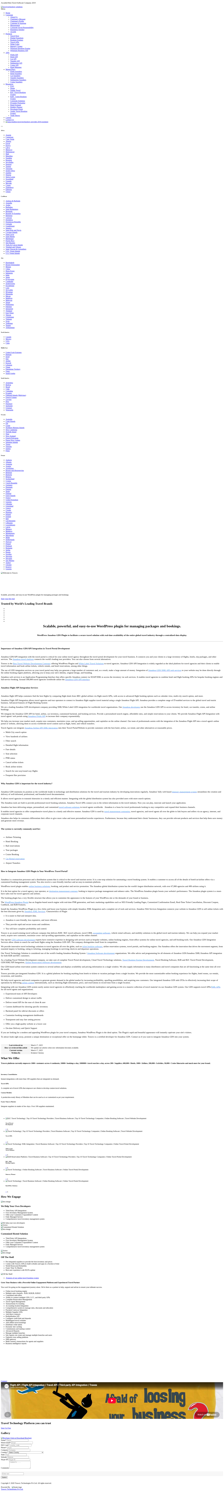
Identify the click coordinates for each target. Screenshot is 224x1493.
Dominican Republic (13, 222)
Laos (7, 288)
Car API (13, 59)
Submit (4, 1477)
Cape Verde (10, 139)
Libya (8, 148)
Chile (8, 389)
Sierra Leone (10, 177)
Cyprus (8, 481)
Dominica (9, 220)
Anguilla (9, 203)
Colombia (9, 391)
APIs (7, 53)
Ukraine (9, 565)
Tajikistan (9, 323)
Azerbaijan (10, 468)
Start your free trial (8, 599)
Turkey (8, 563)
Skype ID (4, 1460)
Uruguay (9, 408)
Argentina (9, 383)
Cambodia (9, 281)
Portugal (9, 546)
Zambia (8, 173)
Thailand (9, 311)
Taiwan (8, 315)
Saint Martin (10, 237)
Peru (7, 402)
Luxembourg (10, 525)
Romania (9, 548)
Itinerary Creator (16, 46)
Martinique (10, 239)
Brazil (8, 387)
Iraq (7, 359)
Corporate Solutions (17, 101)
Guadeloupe (10, 226)
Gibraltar (9, 504)
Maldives (9, 298)
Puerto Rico (10, 241)
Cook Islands (10, 421)
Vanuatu (9, 447)
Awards (13, 32)
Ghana (8, 192)
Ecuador (9, 393)
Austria (8, 466)
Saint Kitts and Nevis (13, 230)
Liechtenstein (10, 521)
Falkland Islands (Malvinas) (16, 395)
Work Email (6, 1443)
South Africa (10, 171)
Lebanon (9, 365)
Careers (8, 118)
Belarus (8, 477)
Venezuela (9, 410)
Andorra (9, 460)
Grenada (9, 224)
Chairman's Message (17, 19)
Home (8, 13)
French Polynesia (12, 438)
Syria (7, 321)
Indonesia (9, 273)
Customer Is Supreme (18, 23)
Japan (8, 277)
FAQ (12, 86)
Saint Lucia (10, 234)
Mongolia (9, 294)
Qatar (8, 371)
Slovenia (9, 556)
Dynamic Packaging (17, 103)
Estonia (8, 489)
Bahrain (8, 355)
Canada (8, 337)
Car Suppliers (15, 76)
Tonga (8, 444)
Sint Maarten (10, 243)
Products (9, 34)
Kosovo (8, 567)
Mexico (8, 339)
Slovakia (9, 558)
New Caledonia (11, 430)
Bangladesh (10, 263)
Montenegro (10, 533)
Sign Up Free (6, 1428)
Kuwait (8, 363)
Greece (8, 508)
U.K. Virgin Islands (13, 251)
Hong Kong (10, 271)
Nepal (8, 302)
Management (15, 25)
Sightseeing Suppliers (18, 80)
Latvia (8, 527)
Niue (7, 434)
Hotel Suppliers (16, 74)
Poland (8, 544)
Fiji (7, 423)
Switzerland (10, 479)
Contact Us (10, 120)
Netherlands (10, 540)
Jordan (8, 361)
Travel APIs (14, 42)
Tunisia (8, 166)
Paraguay (9, 404)
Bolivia (8, 385)
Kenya (8, 146)
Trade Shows (15, 116)
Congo (8, 185)
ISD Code (5, 1445)
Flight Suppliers (16, 72)
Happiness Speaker (17, 30)
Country (4, 1452)
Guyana (8, 399)
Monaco (9, 529)
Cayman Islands (11, 232)
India (7, 275)
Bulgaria (9, 475)
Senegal (8, 164)
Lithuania (9, 523)
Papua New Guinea (13, 440)
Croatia (8, 510)
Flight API (14, 55)
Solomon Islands (12, 442)
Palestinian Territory (13, 369)
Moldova (9, 531)
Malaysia (9, 300)
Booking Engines (16, 40)
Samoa (8, 449)
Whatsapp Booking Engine (20, 48)
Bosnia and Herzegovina (15, 470)
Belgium (9, 473)
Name (3, 1440)
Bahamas (9, 216)
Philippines (10, 305)
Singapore (9, 309)
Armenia (9, 464)
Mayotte (9, 183)
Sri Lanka (9, 290)
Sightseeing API (16, 63)
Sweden (9, 554)
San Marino (10, 561)
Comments (5, 1468)
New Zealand (11, 436)
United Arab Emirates (14, 352)
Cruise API (14, 65)
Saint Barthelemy (12, 209)
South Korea (10, 284)
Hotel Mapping (15, 67)
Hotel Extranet (15, 105)
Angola (8, 135)
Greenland (9, 506)
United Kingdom (12, 500)
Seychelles (9, 162)
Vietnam (9, 319)
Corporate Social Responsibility (22, 28)
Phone (4, 1448)
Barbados (9, 207)
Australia (9, 419)
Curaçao (9, 218)
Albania (8, 462)
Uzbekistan (10, 317)
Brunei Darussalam (13, 265)
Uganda (8, 181)
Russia (8, 552)
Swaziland (9, 179)
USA (7, 341)
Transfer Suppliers (17, 78)
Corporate (9, 15)
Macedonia (10, 535)
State (3, 1455)
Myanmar (9, 292)
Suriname (9, 406)
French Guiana (11, 397)
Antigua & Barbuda (13, 201)
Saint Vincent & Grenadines (16, 249)
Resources (9, 84)
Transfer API (15, 61)
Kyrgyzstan (10, 279)
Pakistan (9, 307)
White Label (14, 44)
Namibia (9, 158)
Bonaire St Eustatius (13, 213)
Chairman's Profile (17, 21)
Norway (9, 542)
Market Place (10, 69)
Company (4, 1450)
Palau (8, 451)
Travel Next (14, 36)
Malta (8, 538)
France (8, 498)
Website (4, 1457)
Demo (12, 88)
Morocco (9, 150)
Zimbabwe (10, 187)
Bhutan (8, 267)
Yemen (8, 325)
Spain (8, 491)
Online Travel (15, 90)
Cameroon (9, 137)
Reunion (9, 160)
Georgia (9, 502)
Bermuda (9, 211)
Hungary (9, 512)
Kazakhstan (10, 286)
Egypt (8, 143)
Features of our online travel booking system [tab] (22, 1278)
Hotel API (14, 57)
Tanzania (9, 169)
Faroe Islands (10, 496)
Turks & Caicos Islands (14, 245)
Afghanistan (10, 328)
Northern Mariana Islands (15, 428)
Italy (7, 519)
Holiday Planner (16, 107)
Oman (8, 367)
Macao (8, 296)
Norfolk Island (11, 432)
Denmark (9, 487)
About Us (14, 17)
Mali (7, 154)
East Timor (10, 313)
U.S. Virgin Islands (13, 253)
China (8, 269)
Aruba (8, 205)
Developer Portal (16, 109)
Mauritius (9, 156)
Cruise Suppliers (16, 82)
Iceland (8, 517)
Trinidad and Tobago (13, 247)
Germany (9, 485)
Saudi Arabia (10, 373)
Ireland (8, 514)
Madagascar (10, 152)
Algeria (8, 141)
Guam (8, 426)
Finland (8, 494)
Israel (8, 357)
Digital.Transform (16, 38)
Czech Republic (11, 483)
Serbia (8, 550)
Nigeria (8, 175)
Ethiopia (9, 190)
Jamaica (8, 228)
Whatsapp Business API (19, 51)
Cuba (8, 343)
